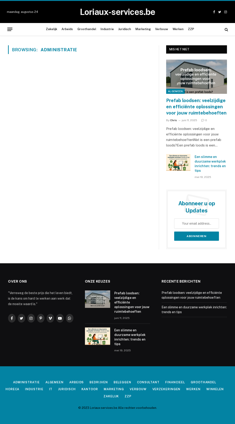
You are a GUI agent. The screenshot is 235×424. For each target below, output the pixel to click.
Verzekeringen (166, 389)
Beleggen (122, 382)
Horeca (12, 389)
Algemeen (175, 91)
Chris (173, 120)
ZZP (191, 29)
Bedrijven (99, 382)
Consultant (148, 382)
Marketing (143, 29)
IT (51, 389)
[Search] (226, 29)
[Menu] (9, 29)
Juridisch (124, 29)
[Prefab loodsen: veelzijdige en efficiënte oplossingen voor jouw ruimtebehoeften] (196, 77)
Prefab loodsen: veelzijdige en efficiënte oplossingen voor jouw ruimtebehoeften (196, 107)
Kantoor (89, 389)
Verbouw (161, 29)
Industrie (107, 29)
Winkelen (215, 389)
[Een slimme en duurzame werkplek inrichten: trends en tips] (178, 162)
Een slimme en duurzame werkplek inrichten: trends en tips (210, 163)
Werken (178, 29)
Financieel (175, 382)
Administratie (26, 382)
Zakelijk (51, 29)
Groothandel (86, 29)
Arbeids (67, 29)
